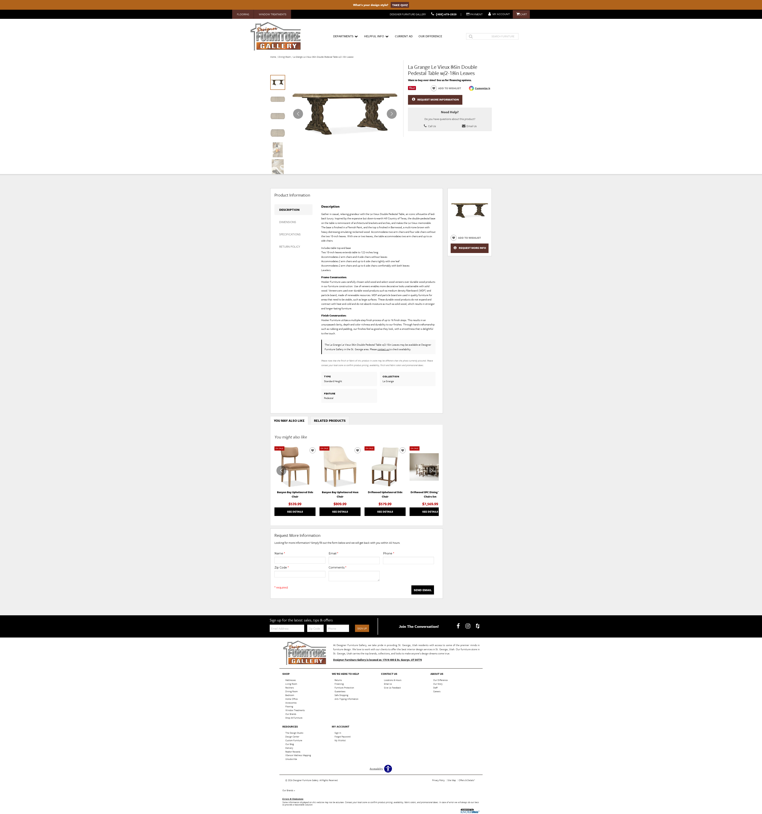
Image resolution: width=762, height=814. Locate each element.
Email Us (471, 126)
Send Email (423, 590)
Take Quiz (400, 5)
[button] (392, 114)
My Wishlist (340, 740)
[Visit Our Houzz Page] (477, 626)
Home (273, 56)
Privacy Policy (438, 780)
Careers (437, 691)
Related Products (330, 420)
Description (289, 209)
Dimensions (287, 222)
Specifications (290, 234)
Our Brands (288, 790)
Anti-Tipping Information (346, 699)
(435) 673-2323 (446, 14)
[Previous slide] (281, 471)
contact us (383, 349)
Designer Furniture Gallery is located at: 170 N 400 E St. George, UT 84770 (377, 660)
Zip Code (281, 567)
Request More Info (472, 248)
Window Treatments (272, 14)
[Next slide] (432, 471)
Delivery (289, 747)
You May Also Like (289, 420)
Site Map (451, 780)
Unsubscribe (291, 759)
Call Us (431, 126)
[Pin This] (412, 89)
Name (279, 553)
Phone (388, 553)
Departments (343, 36)
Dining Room (284, 56)
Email (333, 553)
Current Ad (404, 36)
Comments (337, 567)
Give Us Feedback (392, 687)
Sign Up (362, 628)
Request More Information (438, 99)
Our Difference (430, 36)
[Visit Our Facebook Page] (458, 626)
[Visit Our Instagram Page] (468, 626)
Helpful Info (374, 36)
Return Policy (289, 246)
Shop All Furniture (293, 717)
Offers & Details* (467, 780)
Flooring (243, 14)
